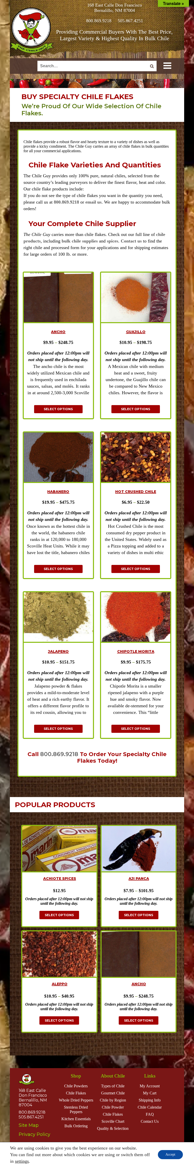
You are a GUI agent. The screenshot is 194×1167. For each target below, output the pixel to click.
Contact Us (150, 1121)
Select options (58, 409)
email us (93, 202)
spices (112, 241)
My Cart (149, 1093)
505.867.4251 (130, 20)
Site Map (29, 1125)
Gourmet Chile (113, 1093)
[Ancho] (139, 954)
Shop (76, 1075)
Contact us (131, 241)
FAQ (150, 1114)
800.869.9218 (98, 20)
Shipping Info (150, 1100)
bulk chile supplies (80, 241)
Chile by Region (113, 1100)
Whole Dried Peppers (76, 1100)
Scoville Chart (113, 1121)
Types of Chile (113, 1086)
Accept (170, 1154)
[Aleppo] (59, 954)
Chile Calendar (150, 1107)
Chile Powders (76, 1086)
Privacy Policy (34, 1134)
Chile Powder (113, 1107)
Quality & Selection (113, 1128)
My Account (150, 1086)
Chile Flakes (76, 1093)
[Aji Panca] (139, 849)
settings (22, 1161)
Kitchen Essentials (76, 1119)
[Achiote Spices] (59, 849)
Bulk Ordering (76, 1126)
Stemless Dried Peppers (76, 1109)
